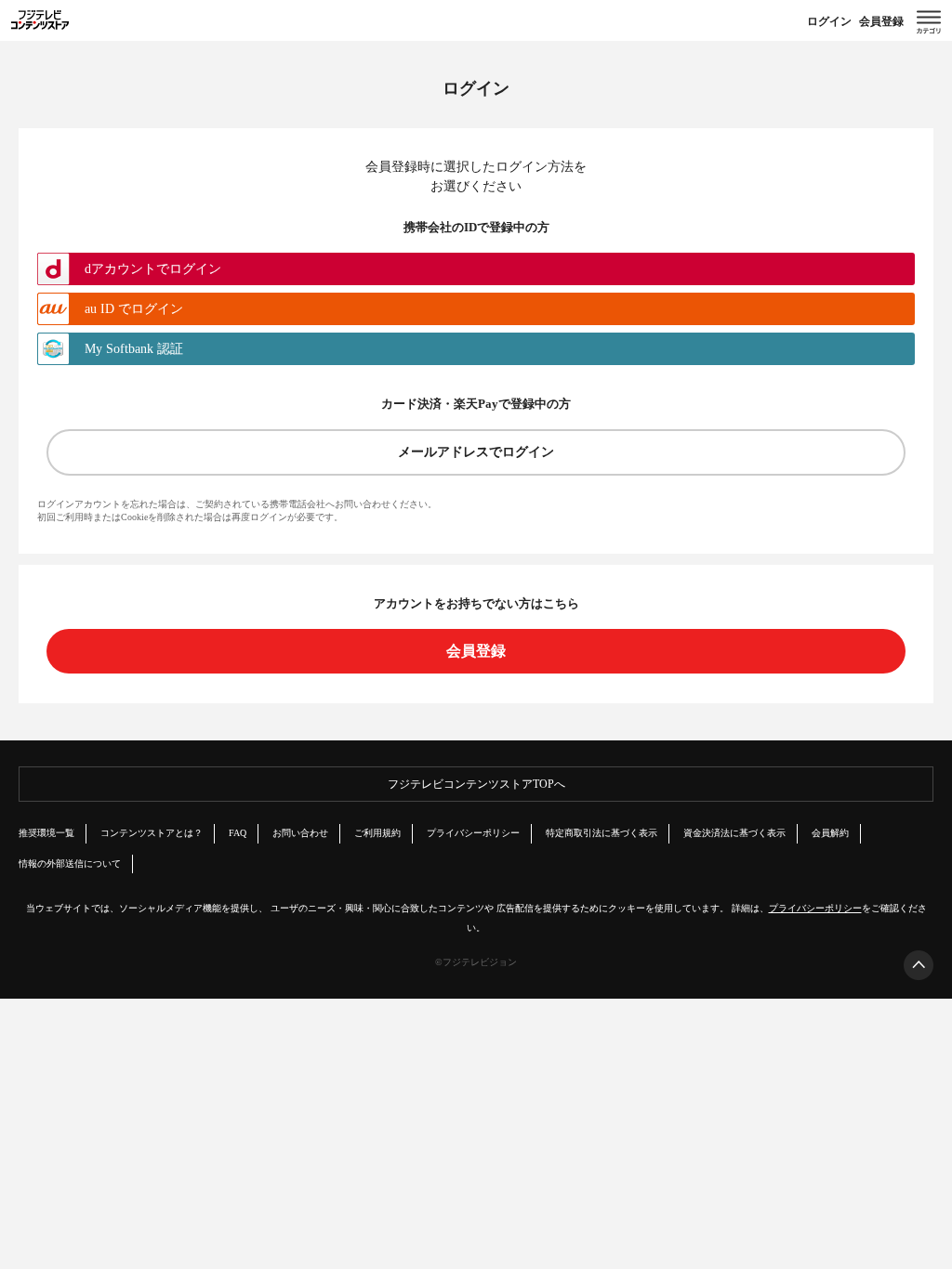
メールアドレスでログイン (476, 452)
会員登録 (881, 21)
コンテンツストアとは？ (151, 833)
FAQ (237, 833)
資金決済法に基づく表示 (734, 833)
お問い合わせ (300, 833)
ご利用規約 (377, 833)
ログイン (829, 21)
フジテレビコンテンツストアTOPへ (476, 784)
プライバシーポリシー (473, 833)
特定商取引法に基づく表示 (601, 833)
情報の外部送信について (70, 863)
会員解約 (830, 833)
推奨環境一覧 (46, 833)
